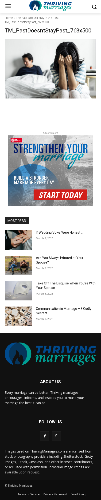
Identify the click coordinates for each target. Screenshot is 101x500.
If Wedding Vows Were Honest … (59, 232)
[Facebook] (44, 436)
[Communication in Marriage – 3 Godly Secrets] (18, 316)
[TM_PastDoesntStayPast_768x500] (50, 68)
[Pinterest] (56, 436)
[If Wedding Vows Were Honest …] (18, 240)
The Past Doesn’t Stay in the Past (37, 18)
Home (9, 18)
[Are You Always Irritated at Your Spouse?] (18, 265)
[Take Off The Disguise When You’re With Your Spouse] (18, 290)
